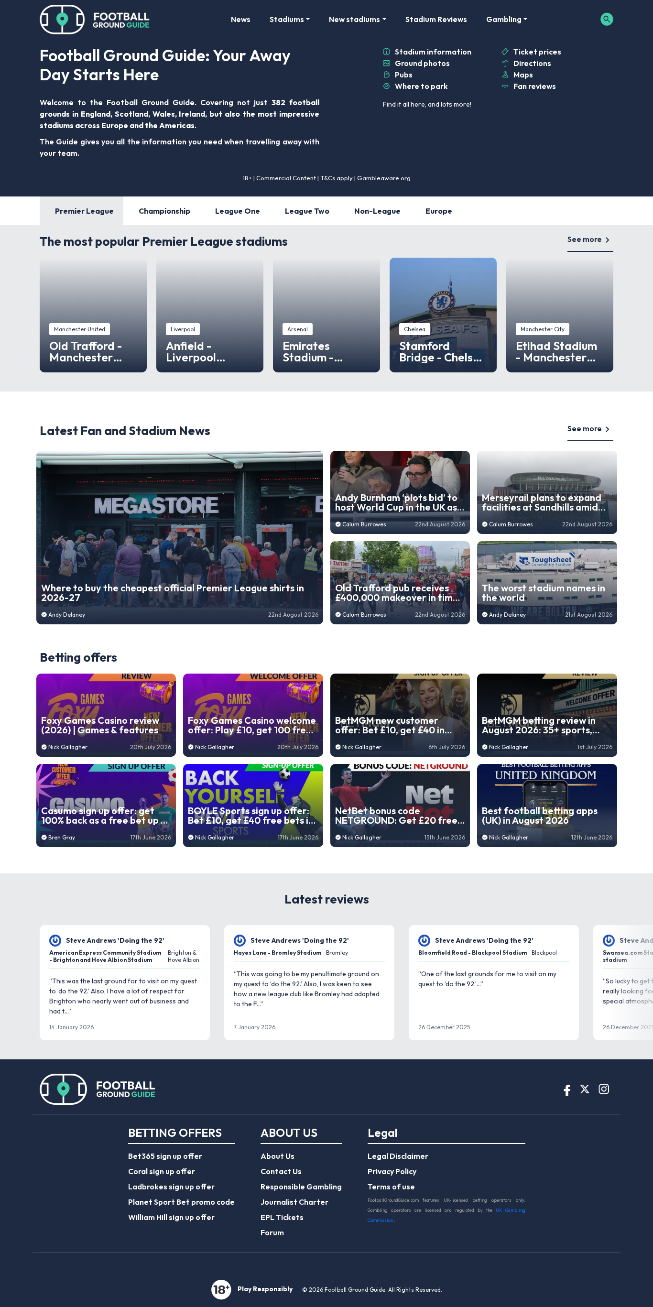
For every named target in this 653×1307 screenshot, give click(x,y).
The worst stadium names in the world (543, 592)
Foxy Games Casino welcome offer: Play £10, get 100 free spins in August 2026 (252, 725)
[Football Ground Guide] (95, 19)
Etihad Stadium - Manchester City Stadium (556, 351)
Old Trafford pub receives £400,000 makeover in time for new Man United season (396, 592)
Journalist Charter (294, 1202)
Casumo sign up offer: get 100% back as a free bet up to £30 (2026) (106, 815)
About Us (277, 1156)
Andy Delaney (66, 614)
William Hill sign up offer (171, 1217)
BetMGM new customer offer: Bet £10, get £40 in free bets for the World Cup (397, 725)
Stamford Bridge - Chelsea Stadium (443, 351)
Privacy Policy (392, 1171)
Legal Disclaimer (398, 1156)
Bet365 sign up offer (165, 1156)
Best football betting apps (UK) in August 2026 (540, 815)
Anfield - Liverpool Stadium (191, 351)
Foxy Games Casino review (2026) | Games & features (100, 725)
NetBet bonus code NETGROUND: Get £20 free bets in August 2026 (396, 815)
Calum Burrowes (364, 524)
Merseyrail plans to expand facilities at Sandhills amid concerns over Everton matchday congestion (541, 502)
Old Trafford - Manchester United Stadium (90, 351)
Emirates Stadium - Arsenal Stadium (326, 351)
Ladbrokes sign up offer (171, 1186)
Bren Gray (61, 837)
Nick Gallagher (67, 747)
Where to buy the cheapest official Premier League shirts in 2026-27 (172, 592)
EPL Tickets (282, 1217)
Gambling (504, 19)
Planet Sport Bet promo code (181, 1202)
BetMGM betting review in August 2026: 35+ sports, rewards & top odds (539, 725)
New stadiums (354, 19)
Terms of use (391, 1186)
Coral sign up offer (161, 1171)
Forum (272, 1232)
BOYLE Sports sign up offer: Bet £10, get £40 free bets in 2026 (251, 815)
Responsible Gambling (301, 1186)
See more (584, 239)
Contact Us (281, 1171)
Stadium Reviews (436, 19)
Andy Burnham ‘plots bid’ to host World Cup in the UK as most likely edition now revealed (396, 502)
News (240, 19)
